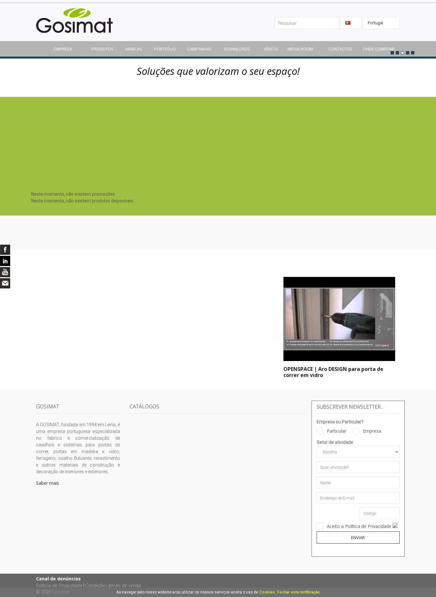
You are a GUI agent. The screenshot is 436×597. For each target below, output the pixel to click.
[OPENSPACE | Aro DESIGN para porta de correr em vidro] (339, 280)
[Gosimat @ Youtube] (5, 272)
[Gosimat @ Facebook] (5, 250)
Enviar (358, 537)
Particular (336, 431)
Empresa (372, 431)
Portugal (376, 23)
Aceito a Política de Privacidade (360, 526)
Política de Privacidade (59, 585)
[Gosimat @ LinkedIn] (5, 261)
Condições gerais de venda (113, 585)
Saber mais (47, 483)
